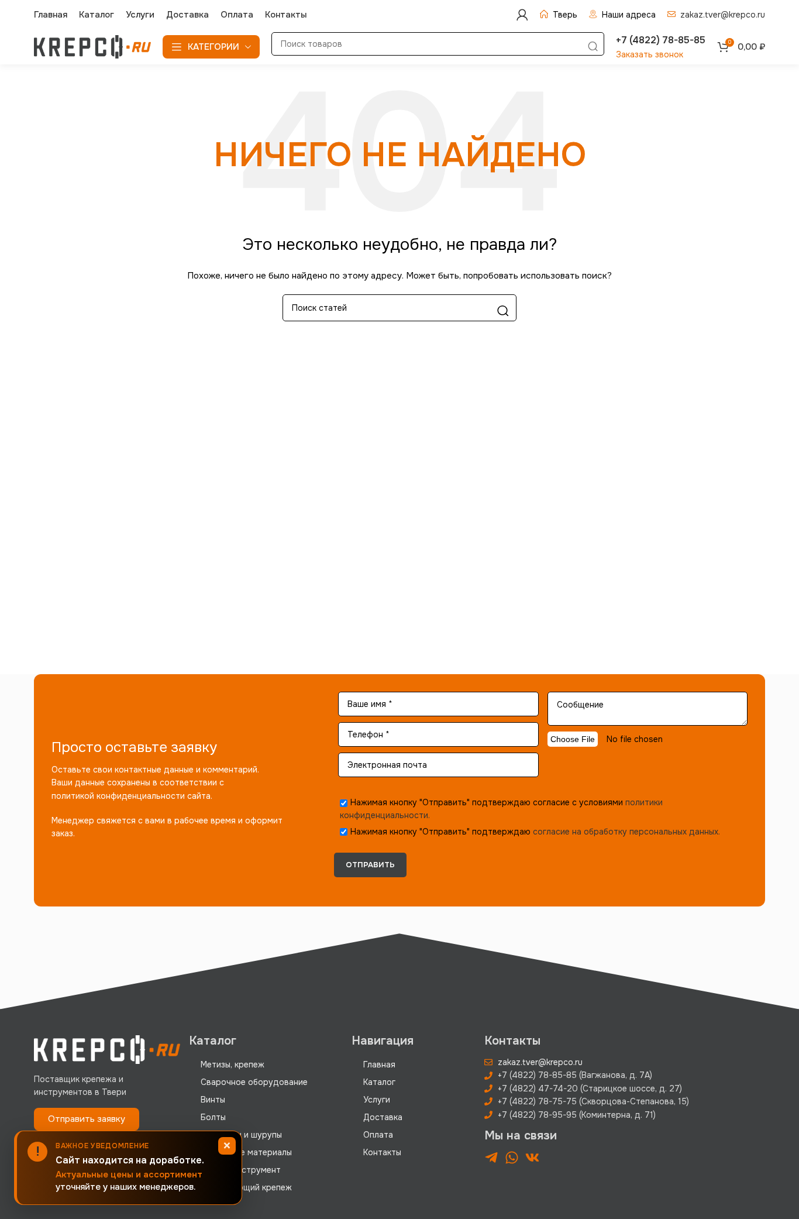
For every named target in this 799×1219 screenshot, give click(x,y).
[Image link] (107, 1048)
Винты (213, 1099)
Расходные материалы (246, 1152)
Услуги (376, 1099)
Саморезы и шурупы (241, 1134)
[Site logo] (92, 46)
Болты (213, 1117)
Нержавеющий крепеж (246, 1187)
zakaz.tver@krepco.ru (722, 14)
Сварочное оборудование (254, 1082)
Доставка (382, 1117)
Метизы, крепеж (232, 1064)
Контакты (382, 1152)
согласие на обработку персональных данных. (626, 831)
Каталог (379, 1082)
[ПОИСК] (592, 46)
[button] (86, 1119)
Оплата (378, 1134)
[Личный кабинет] (522, 14)
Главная (379, 1064)
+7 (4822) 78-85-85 (660, 40)
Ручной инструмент (241, 1170)
